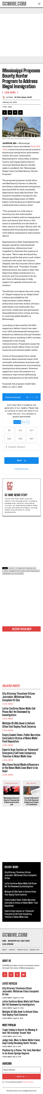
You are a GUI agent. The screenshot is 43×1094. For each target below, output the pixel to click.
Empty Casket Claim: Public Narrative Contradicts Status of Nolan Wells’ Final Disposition (21, 738)
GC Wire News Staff (23, 97)
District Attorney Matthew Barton (22, 568)
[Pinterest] (15, 112)
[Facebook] (4, 112)
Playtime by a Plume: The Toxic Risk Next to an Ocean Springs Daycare (21, 1052)
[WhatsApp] (20, 112)
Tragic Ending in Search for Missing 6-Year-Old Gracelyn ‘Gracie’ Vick (20, 1031)
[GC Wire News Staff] (4, 97)
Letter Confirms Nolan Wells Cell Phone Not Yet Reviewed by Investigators (18, 712)
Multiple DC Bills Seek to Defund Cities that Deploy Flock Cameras (19, 725)
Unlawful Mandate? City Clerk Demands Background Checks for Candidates (31, 801)
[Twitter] (10, 112)
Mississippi (35, 571)
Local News (7, 704)
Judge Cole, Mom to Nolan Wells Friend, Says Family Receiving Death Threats (21, 1042)
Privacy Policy (27, 1082)
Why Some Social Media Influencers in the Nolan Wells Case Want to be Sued (20, 768)
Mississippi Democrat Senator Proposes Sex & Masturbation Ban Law (11, 801)
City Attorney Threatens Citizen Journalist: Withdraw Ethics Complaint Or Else (18, 697)
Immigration (14, 571)
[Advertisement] (21, 35)
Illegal (5, 571)
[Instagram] (11, 974)
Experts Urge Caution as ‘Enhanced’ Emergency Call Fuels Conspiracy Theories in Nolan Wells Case (20, 753)
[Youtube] (23, 974)
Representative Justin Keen (13, 573)
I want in (20, 1076)
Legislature (25, 571)
